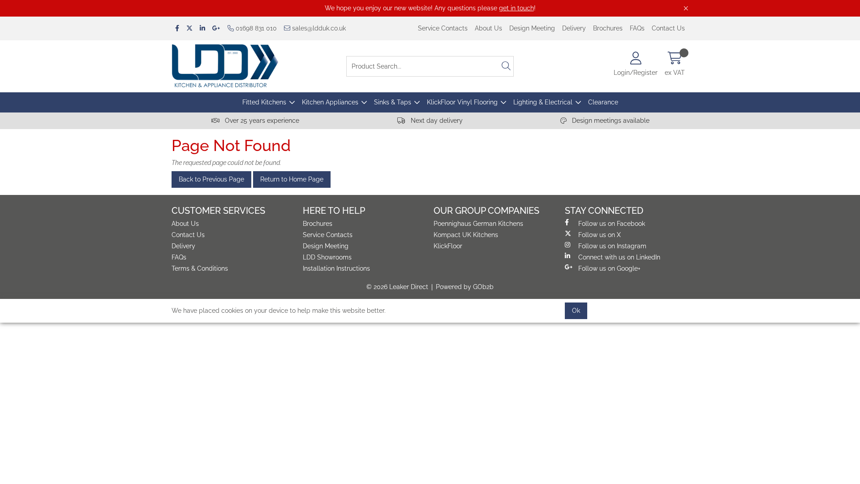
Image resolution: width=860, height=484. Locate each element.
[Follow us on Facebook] (177, 28)
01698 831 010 (255, 28)
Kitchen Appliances (330, 102)
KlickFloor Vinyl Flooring (462, 102)
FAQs (637, 28)
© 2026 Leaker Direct (397, 286)
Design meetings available (609, 120)
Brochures (608, 28)
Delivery (574, 28)
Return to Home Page (291, 179)
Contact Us (668, 28)
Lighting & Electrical (542, 102)
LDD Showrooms (327, 257)
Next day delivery (436, 120)
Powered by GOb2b (465, 286)
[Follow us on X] (189, 28)
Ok (576, 310)
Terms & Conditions (200, 268)
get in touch (516, 8)
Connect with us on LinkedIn (619, 257)
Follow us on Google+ (609, 268)
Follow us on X (599, 234)
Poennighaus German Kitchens (478, 223)
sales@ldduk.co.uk (318, 28)
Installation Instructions (336, 268)
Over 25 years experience (261, 120)
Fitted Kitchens (264, 102)
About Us (488, 28)
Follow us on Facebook (611, 223)
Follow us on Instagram (612, 246)
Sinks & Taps (392, 102)
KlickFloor (448, 246)
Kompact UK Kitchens (466, 234)
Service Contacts (443, 28)
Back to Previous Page (211, 179)
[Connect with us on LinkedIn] (202, 28)
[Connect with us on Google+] (216, 28)
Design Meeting (532, 28)
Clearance (603, 102)
